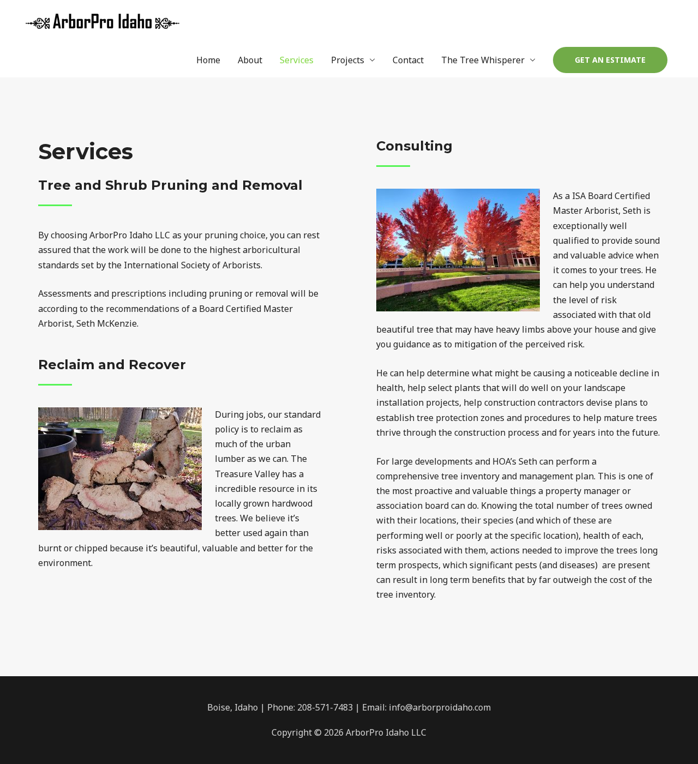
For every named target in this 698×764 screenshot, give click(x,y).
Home (208, 60)
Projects (347, 60)
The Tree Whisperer (483, 60)
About (250, 60)
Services (297, 60)
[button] (610, 60)
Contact (408, 60)
